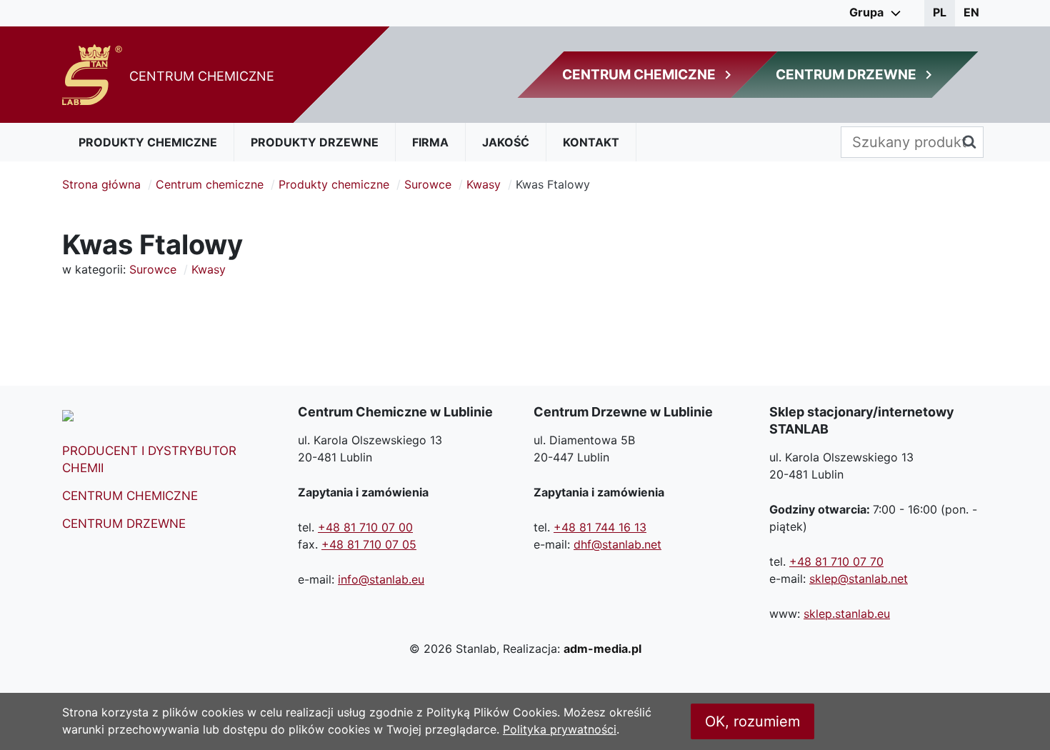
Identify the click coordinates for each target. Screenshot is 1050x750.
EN (971, 12)
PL (939, 12)
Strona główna (101, 184)
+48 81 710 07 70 (836, 561)
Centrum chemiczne (210, 184)
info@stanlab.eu (381, 579)
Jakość (505, 142)
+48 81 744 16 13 (600, 527)
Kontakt (591, 142)
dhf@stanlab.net (617, 544)
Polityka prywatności (559, 729)
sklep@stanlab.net (858, 578)
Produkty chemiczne (148, 142)
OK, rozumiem (752, 721)
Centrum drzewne (124, 523)
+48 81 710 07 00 (365, 527)
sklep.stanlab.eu (847, 613)
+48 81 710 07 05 (368, 544)
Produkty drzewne (315, 142)
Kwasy (483, 184)
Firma (430, 142)
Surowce (427, 184)
